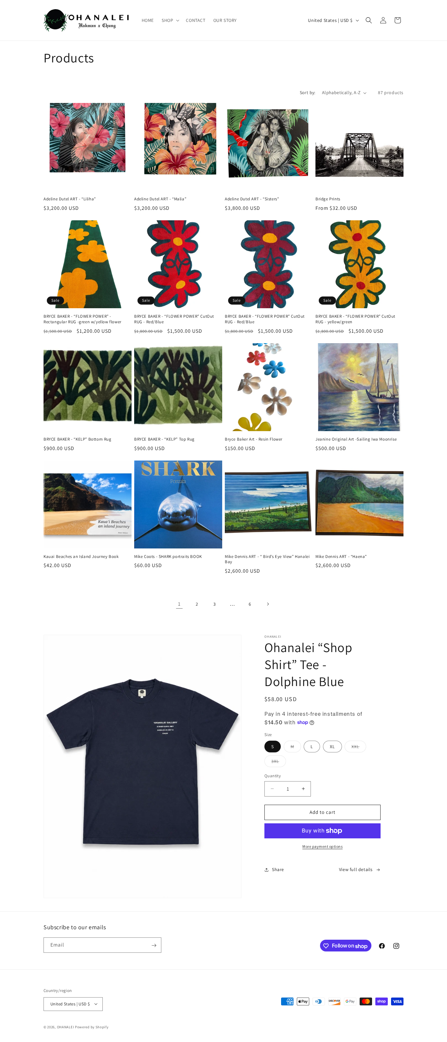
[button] (170, 20)
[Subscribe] (154, 945)
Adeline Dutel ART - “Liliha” (70, 199)
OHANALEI (65, 1026)
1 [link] (179, 603)
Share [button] (278, 869)
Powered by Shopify (92, 1026)
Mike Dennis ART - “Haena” (341, 556)
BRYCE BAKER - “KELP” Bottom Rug (78, 439)
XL (332, 746)
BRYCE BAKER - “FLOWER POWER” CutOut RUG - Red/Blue (174, 319)
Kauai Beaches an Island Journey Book (81, 556)
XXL (358, 747)
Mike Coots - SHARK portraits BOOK (168, 556)
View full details (356, 869)
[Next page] (267, 604)
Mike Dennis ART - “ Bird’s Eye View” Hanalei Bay (267, 559)
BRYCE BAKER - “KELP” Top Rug (164, 439)
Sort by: (307, 92)
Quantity (272, 776)
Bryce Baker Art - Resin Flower (253, 439)
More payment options (322, 846)
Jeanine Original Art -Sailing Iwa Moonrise (356, 439)
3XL (278, 762)
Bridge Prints (327, 199)
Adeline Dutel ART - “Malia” (160, 199)
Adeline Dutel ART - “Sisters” (252, 199)
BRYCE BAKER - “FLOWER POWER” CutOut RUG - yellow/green (355, 319)
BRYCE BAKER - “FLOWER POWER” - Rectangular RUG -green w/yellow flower (82, 319)
